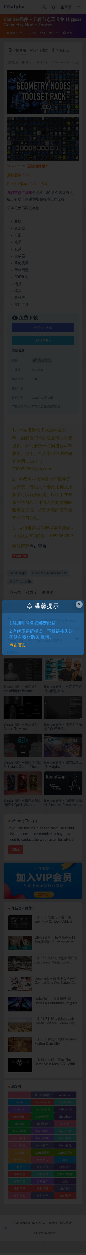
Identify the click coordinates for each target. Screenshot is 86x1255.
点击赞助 (18, 645)
